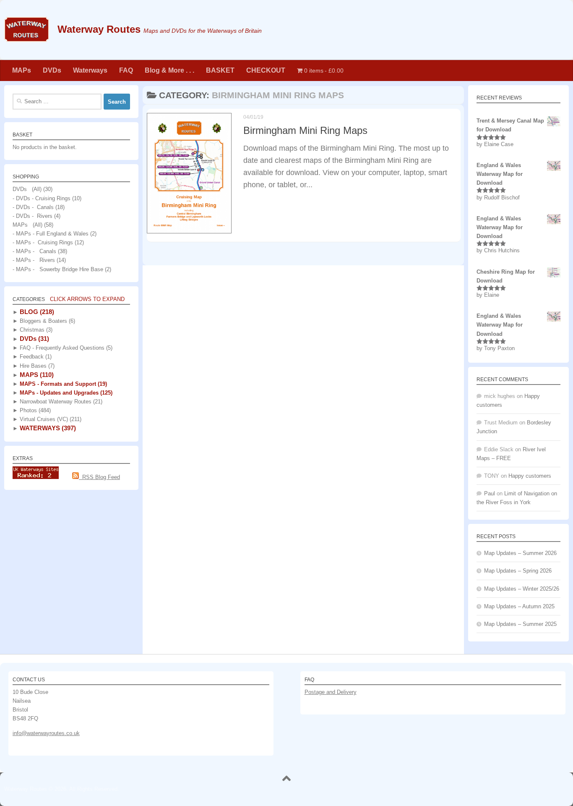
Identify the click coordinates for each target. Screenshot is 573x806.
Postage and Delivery (331, 692)
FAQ (126, 70)
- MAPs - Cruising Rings (43, 242)
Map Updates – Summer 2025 (520, 624)
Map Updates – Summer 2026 (520, 553)
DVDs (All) (27, 189)
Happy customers (529, 476)
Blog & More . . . (169, 70)
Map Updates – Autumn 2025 (519, 606)
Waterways (90, 70)
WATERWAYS (47, 428)
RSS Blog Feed (99, 477)
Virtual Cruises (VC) (49, 419)
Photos (34, 410)
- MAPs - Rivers (34, 260)
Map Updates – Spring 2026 (518, 571)
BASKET (220, 70)
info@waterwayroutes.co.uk (46, 733)
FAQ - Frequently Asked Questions (65, 348)
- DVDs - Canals (33, 207)
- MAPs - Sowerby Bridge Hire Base (58, 269)
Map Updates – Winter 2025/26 (521, 589)
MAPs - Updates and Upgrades (65, 393)
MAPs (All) (27, 225)
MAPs (21, 70)
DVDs (52, 70)
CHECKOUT (265, 70)
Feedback (35, 356)
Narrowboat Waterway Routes (60, 401)
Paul (489, 493)
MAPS (36, 374)
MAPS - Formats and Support (62, 384)
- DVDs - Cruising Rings (41, 198)
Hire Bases (36, 366)
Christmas (35, 330)
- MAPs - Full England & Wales (51, 233)
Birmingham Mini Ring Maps (305, 130)
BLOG (36, 311)
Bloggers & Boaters (46, 321)
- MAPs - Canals (34, 251)
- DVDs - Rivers (32, 216)
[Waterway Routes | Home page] (26, 29)
